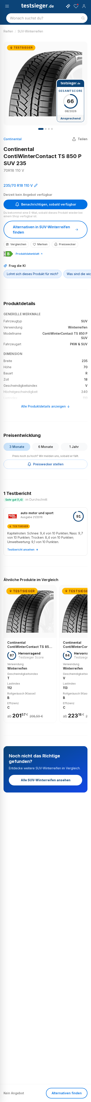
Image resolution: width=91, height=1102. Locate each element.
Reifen (8, 31)
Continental (13, 139)
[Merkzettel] (76, 6)
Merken (42, 244)
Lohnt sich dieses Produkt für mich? (32, 274)
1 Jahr (74, 447)
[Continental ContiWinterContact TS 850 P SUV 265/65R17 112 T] (30, 654)
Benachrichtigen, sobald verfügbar (48, 204)
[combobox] (46, 18)
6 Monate (45, 447)
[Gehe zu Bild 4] (52, 129)
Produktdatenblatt (27, 253)
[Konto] (83, 6)
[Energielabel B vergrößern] (8, 254)
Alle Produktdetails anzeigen (43, 406)
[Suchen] (83, 18)
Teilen (82, 139)
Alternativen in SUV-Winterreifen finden (41, 229)
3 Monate (16, 447)
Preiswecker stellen (48, 464)
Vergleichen (18, 244)
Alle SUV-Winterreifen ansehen (45, 780)
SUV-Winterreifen (30, 31)
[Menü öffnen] (7, 6)
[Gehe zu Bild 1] (40, 129)
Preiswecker (67, 244)
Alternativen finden (67, 1093)
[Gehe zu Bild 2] (45, 129)
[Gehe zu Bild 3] (48, 129)
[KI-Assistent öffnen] (68, 6)
